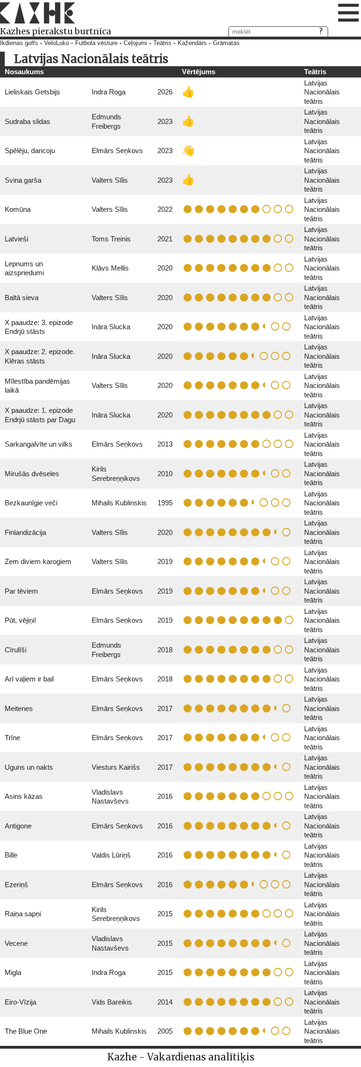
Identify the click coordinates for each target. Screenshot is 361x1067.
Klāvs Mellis (110, 268)
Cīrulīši (15, 650)
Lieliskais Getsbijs (32, 92)
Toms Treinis (111, 239)
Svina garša (23, 180)
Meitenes (19, 708)
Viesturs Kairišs (116, 767)
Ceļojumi (135, 43)
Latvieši (16, 239)
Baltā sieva (22, 298)
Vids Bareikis (112, 1002)
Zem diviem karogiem (38, 561)
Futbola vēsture (96, 43)
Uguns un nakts (29, 767)
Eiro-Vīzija (20, 1002)
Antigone (18, 826)
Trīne (12, 738)
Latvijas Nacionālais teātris (322, 92)
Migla (13, 972)
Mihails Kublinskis (119, 503)
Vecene (16, 943)
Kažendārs (192, 43)
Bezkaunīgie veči (31, 503)
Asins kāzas (24, 796)
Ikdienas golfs (19, 43)
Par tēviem (21, 591)
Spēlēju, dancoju (30, 151)
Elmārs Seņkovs (117, 151)
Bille (11, 855)
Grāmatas (226, 43)
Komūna (18, 209)
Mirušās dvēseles (32, 474)
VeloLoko (56, 43)
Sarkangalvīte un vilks (38, 444)
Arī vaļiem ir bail (29, 679)
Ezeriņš (16, 885)
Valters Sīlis (110, 180)
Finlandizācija (25, 532)
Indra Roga (109, 92)
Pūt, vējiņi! (20, 620)
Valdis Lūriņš (111, 855)
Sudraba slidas (27, 121)
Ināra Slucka (111, 327)
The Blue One (26, 1031)
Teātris (162, 43)
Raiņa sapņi (23, 914)
